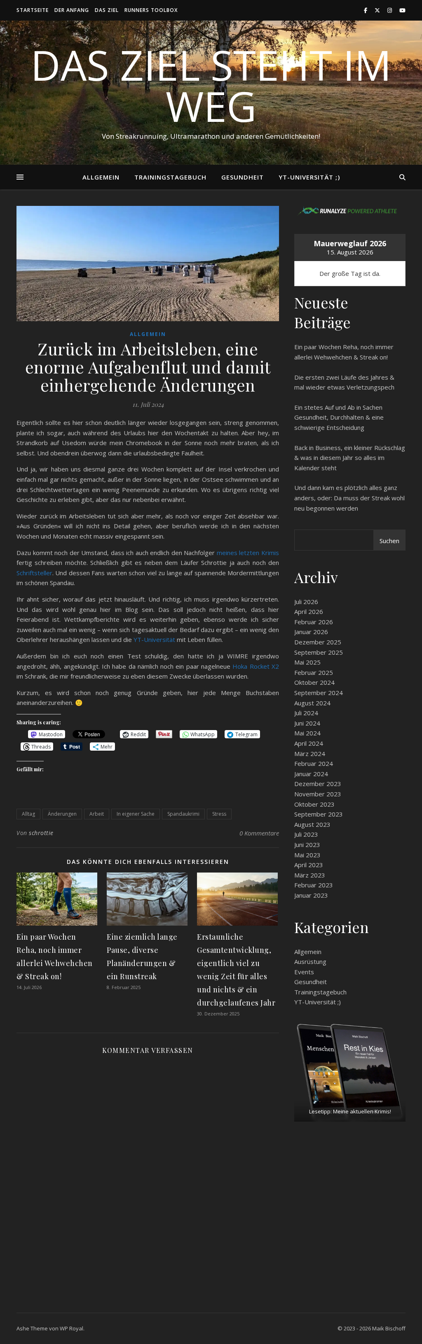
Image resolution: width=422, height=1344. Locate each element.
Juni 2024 (307, 723)
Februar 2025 (313, 672)
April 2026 (308, 611)
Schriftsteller (34, 573)
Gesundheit (242, 177)
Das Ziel (107, 10)
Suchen (389, 541)
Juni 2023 (307, 844)
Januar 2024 (311, 774)
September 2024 (318, 692)
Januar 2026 (311, 632)
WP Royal (71, 1328)
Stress (219, 813)
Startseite (32, 10)
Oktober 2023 (314, 804)
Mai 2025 (307, 662)
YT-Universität (154, 639)
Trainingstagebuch (170, 177)
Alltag (28, 813)
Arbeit (96, 813)
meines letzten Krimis (248, 552)
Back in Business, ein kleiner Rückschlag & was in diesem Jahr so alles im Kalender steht (349, 457)
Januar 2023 (311, 895)
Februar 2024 (313, 763)
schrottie (41, 833)
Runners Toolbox (151, 10)
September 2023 (318, 814)
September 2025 (318, 652)
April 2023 (308, 865)
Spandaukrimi (183, 813)
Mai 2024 (307, 733)
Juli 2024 (306, 713)
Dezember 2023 (317, 783)
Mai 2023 (307, 855)
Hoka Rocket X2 (255, 666)
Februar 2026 (313, 622)
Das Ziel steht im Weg (211, 85)
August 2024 (312, 703)
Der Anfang (71, 10)
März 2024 (309, 753)
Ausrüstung (310, 961)
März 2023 (309, 875)
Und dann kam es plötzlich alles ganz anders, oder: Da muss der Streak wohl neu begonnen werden (349, 497)
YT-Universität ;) (309, 177)
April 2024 (308, 743)
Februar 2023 (313, 885)
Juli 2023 (306, 834)
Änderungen (62, 813)
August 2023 (312, 824)
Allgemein (101, 177)
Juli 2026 (306, 601)
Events (304, 972)
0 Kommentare (259, 833)
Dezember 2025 (317, 642)
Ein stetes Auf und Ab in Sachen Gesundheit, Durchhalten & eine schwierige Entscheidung (339, 417)
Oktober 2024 (314, 682)
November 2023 (317, 794)
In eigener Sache (136, 813)
